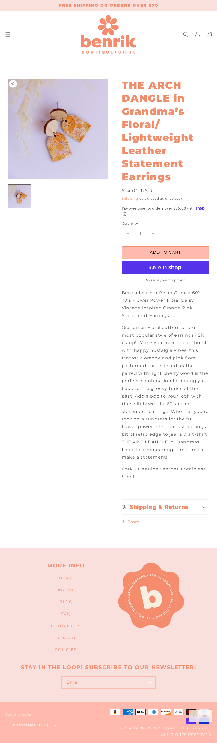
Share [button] (133, 521)
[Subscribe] (150, 682)
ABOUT (66, 590)
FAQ (66, 613)
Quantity (130, 223)
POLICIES (66, 649)
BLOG (66, 601)
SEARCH (66, 637)
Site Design (194, 728)
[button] (8, 34)
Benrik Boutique (155, 728)
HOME (66, 578)
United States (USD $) (30, 725)
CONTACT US (66, 626)
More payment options (165, 280)
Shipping (130, 199)
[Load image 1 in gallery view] (19, 196)
